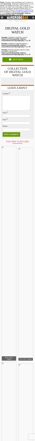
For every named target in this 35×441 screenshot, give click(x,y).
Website (5, 126)
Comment (6, 93)
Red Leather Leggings (26, 359)
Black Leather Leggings (9, 358)
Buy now (18, 59)
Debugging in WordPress (23, 10)
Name (5, 112)
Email (5, 119)
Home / (11, 21)
